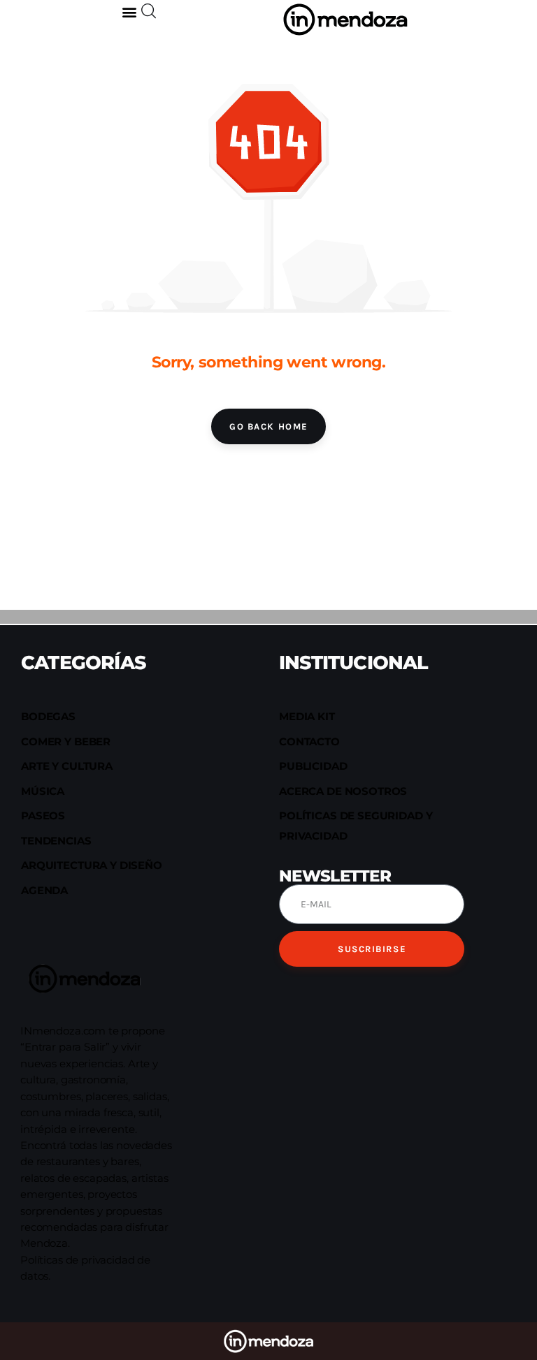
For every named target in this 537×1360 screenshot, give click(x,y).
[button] (129, 11)
